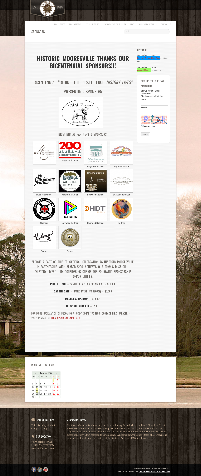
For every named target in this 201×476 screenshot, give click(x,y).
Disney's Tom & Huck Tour (148, 58)
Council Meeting (144, 70)
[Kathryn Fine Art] (44, 248)
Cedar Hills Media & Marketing (154, 471)
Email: (144, 107)
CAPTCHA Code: (149, 126)
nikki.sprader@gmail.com (65, 318)
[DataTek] (70, 219)
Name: (144, 99)
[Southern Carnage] (44, 219)
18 (37, 390)
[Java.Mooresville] (95, 191)
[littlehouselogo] (95, 163)
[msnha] (70, 191)
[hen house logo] (121, 219)
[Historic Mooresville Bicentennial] (44, 163)
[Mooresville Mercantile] (121, 191)
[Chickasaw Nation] (44, 191)
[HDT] (95, 219)
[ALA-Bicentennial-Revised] (70, 157)
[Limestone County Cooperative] (121, 163)
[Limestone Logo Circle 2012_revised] (70, 248)
